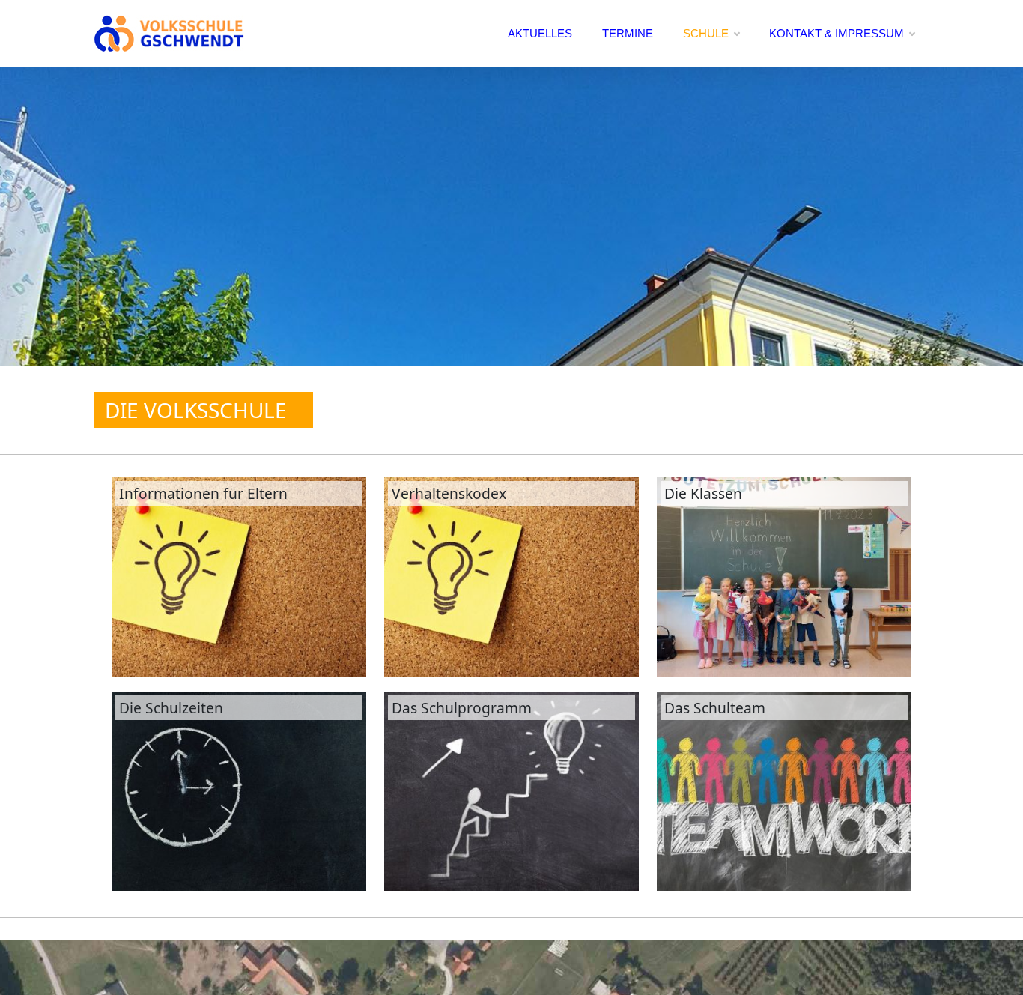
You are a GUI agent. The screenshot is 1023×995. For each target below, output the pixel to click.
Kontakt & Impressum (836, 33)
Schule (706, 33)
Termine (627, 33)
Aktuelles (540, 33)
